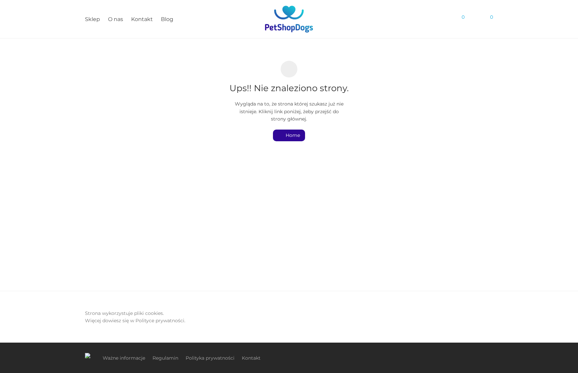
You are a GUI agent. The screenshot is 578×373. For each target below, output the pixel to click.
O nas (115, 19)
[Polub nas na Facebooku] (434, 19)
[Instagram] (490, 358)
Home (292, 135)
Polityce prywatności (159, 321)
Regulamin (165, 358)
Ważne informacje (124, 358)
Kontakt (142, 19)
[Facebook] (479, 358)
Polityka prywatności (210, 358)
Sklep (92, 19)
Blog (167, 19)
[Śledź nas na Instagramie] (422, 19)
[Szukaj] (446, 19)
